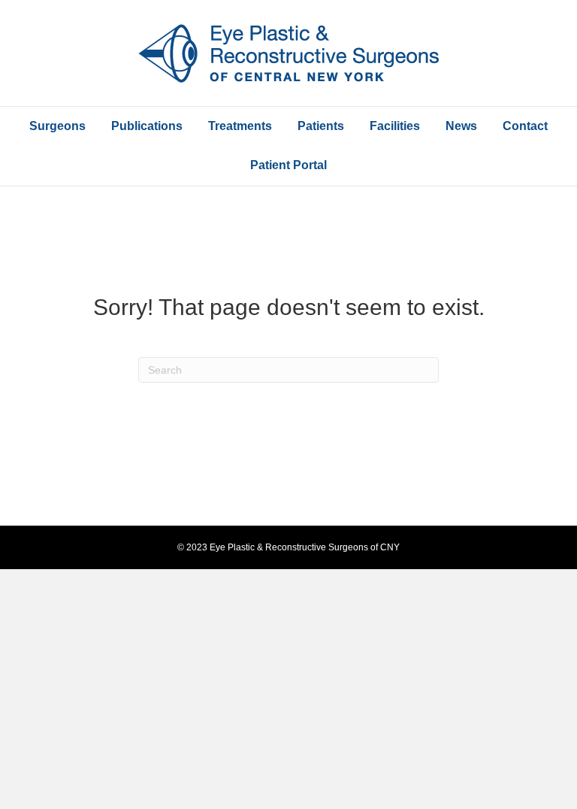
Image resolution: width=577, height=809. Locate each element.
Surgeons (57, 126)
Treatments (240, 126)
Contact (525, 126)
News (461, 126)
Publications (147, 126)
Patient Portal (288, 165)
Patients (321, 126)
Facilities (395, 126)
